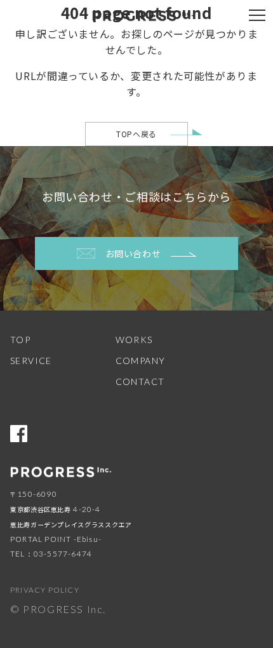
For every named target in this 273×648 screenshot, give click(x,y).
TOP (20, 339)
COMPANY (141, 360)
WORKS (134, 339)
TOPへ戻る (136, 133)
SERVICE (31, 360)
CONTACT (140, 381)
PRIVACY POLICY (44, 590)
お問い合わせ (133, 253)
